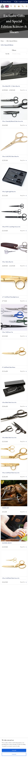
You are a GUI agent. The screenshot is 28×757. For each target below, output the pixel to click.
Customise (14, 754)
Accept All (14, 750)
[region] (14, 747)
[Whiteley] (2, 6)
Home (2, 41)
